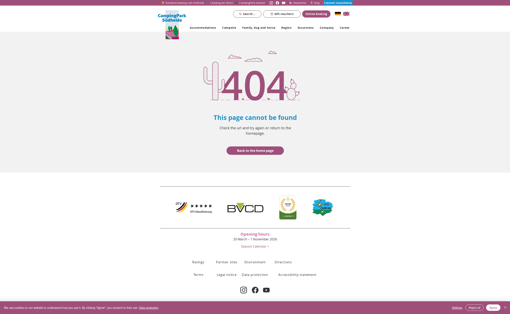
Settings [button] (457, 308)
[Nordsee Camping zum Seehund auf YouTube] (283, 3)
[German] (338, 14)
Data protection (148, 308)
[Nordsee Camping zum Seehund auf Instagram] (271, 3)
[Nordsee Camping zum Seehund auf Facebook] (277, 3)
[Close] (505, 307)
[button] (254, 246)
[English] (346, 14)
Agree (493, 308)
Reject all (474, 308)
